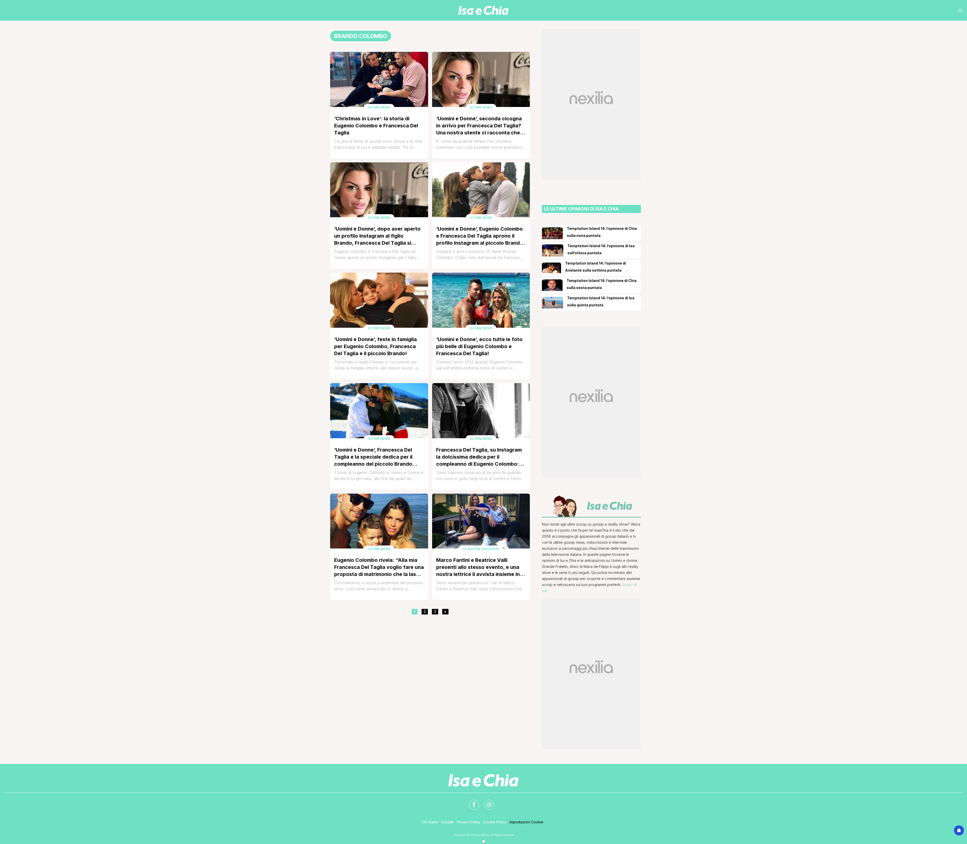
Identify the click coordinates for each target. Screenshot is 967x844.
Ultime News (379, 107)
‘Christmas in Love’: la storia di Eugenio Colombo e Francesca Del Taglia (376, 126)
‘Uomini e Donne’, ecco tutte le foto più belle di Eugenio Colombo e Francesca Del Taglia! (479, 346)
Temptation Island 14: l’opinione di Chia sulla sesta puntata (602, 284)
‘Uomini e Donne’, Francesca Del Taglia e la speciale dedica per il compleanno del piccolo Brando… (376, 457)
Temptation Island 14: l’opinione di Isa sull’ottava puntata (601, 249)
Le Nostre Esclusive (481, 549)
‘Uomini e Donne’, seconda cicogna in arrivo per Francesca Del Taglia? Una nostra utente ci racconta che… (480, 126)
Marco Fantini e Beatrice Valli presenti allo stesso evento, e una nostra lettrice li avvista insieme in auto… (478, 567)
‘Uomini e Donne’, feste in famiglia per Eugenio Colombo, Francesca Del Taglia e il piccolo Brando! (375, 346)
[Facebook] (471, 802)
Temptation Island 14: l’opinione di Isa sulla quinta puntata (600, 301)
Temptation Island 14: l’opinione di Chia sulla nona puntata (602, 232)
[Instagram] (486, 802)
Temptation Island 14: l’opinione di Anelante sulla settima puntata (595, 266)
